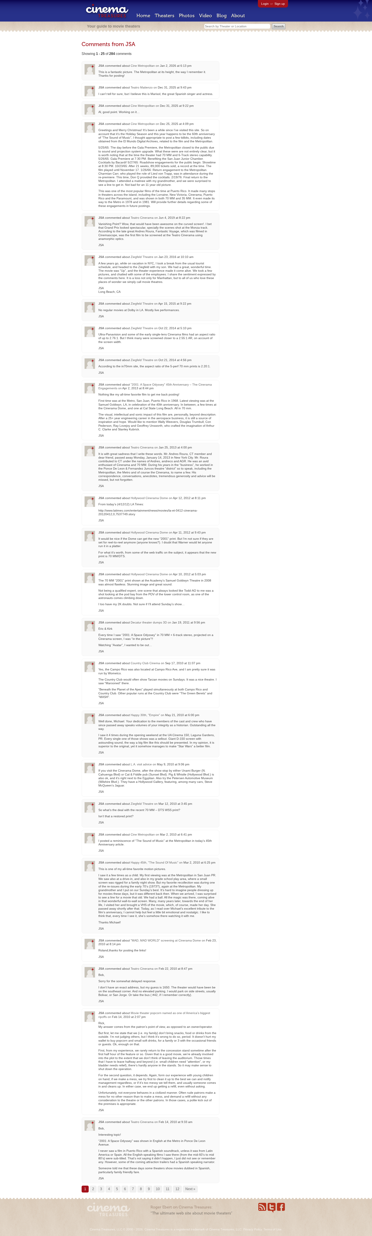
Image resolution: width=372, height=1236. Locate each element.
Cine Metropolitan (143, 65)
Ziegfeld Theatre (142, 257)
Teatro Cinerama (142, 217)
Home (143, 16)
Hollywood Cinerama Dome (149, 498)
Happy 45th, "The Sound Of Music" (154, 862)
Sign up (279, 3)
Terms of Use (273, 1229)
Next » (190, 1189)
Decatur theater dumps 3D (149, 622)
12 (177, 1189)
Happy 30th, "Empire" (145, 715)
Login (265, 3)
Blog (222, 16)
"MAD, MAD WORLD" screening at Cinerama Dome (166, 940)
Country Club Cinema (145, 663)
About (238, 16)
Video (205, 16)
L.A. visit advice (141, 764)
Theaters (164, 16)
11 (167, 1189)
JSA (101, 65)
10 (158, 1189)
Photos (187, 16)
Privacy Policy (252, 1229)
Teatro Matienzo (142, 87)
